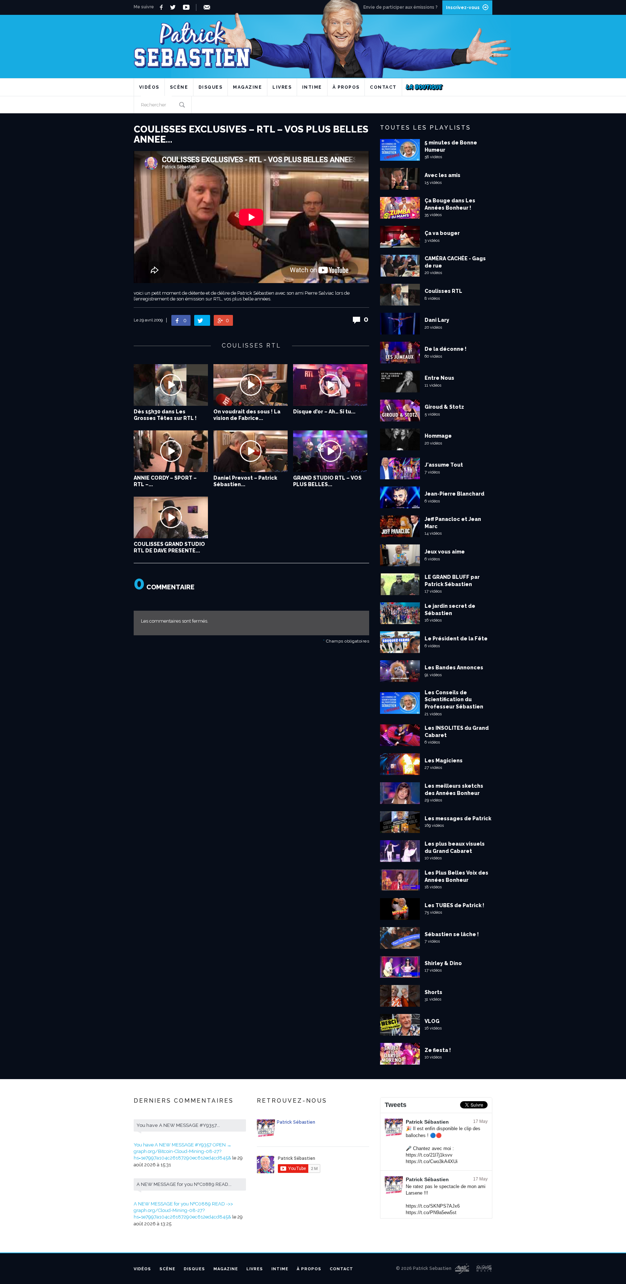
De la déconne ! (446, 349)
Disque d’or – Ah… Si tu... (324, 411)
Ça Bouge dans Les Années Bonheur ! (450, 204)
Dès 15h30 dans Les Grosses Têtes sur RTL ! (165, 415)
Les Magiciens (444, 760)
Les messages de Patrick (458, 818)
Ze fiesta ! (438, 1050)
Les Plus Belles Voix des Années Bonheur (456, 876)
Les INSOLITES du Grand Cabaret (457, 731)
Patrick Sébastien (427, 1122)
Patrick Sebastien (313, 41)
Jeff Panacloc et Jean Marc (453, 522)
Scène (179, 87)
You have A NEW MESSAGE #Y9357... (178, 1125)
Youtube (187, 7)
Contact (383, 87)
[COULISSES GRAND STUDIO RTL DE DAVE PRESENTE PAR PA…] (171, 517)
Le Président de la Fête (456, 638)
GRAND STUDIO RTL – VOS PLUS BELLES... (327, 481)
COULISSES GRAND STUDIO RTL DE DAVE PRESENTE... (169, 547)
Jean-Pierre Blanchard (454, 494)
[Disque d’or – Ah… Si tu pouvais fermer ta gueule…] (330, 385)
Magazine (247, 87)
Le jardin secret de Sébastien (450, 609)
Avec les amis (442, 175)
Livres (282, 87)
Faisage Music (484, 1268)
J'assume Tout (444, 465)
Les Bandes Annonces (454, 667)
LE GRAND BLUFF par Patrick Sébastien (452, 580)
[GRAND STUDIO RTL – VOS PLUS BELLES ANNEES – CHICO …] (330, 451)
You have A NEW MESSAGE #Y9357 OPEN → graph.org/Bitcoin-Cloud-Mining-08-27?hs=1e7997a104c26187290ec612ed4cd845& (182, 1151)
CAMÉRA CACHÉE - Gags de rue (455, 262)
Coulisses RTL (443, 291)
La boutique (424, 87)
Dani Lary (437, 320)
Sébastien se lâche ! (452, 934)
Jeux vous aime (445, 552)
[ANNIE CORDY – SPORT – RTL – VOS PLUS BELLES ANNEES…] (171, 451)
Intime (312, 87)
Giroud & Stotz (444, 407)
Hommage (438, 436)
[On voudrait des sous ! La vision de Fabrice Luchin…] (250, 385)
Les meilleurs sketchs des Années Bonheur (454, 789)
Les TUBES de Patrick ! (454, 905)
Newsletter (208, 7)
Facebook (162, 7)
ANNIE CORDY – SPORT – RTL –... (165, 481)
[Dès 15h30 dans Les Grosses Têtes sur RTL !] (171, 385)
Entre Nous (439, 378)
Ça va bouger (442, 233)
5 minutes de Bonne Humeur (451, 146)
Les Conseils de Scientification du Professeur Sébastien (454, 700)
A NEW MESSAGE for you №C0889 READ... (184, 1184)
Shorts (433, 992)
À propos (346, 87)
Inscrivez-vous (463, 7)
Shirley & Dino (443, 963)
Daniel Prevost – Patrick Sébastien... (245, 481)
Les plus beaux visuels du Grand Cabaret (455, 847)
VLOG (432, 1021)
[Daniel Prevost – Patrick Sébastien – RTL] (250, 451)
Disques (211, 87)
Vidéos (149, 87)
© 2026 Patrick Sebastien (423, 1268)
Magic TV (462, 1268)
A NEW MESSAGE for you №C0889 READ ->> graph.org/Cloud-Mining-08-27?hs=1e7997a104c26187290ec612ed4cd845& (183, 1210)
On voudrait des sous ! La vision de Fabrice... (246, 415)
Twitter (174, 7)
